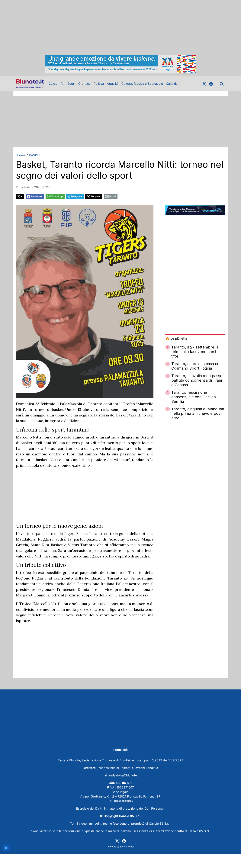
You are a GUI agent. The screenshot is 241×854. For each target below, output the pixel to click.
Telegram (76, 196)
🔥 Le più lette (176, 338)
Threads (95, 196)
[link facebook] (211, 83)
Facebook (36, 196)
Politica (99, 83)
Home (21, 155)
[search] (221, 83)
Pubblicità (120, 750)
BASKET (35, 155)
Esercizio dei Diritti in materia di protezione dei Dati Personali (120, 808)
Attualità (112, 83)
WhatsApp (56, 196)
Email (112, 196)
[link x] (204, 83)
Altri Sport (67, 83)
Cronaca (84, 83)
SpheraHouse (127, 846)
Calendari (172, 83)
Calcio (53, 83)
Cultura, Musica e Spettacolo (142, 83)
